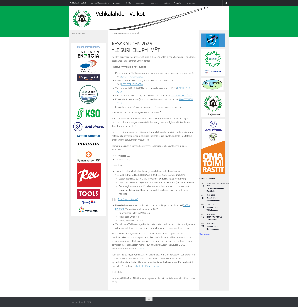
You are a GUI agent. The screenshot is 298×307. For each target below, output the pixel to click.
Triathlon (166, 3)
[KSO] (88, 118)
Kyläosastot (116, 3)
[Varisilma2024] (88, 214)
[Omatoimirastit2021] (213, 173)
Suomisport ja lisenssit (128, 199)
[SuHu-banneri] (213, 46)
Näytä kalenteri (204, 234)
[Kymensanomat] (88, 137)
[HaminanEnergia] (88, 58)
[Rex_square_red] (89, 186)
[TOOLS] (88, 198)
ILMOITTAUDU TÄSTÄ (132, 76)
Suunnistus (140, 3)
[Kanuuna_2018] (88, 80)
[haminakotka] (88, 72)
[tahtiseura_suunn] (213, 76)
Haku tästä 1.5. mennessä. (146, 266)
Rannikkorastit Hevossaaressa (213, 227)
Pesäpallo (177, 3)
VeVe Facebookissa (78, 34)
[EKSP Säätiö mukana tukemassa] (88, 105)
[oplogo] (88, 162)
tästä (141, 248)
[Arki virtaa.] (88, 133)
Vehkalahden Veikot (78, 3)
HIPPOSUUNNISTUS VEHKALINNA (214, 218)
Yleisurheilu (153, 3)
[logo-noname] (88, 149)
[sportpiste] (88, 204)
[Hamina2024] (88, 48)
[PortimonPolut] (212, 90)
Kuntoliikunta (191, 3)
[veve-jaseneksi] (213, 117)
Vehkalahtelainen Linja (100, 3)
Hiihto (128, 3)
